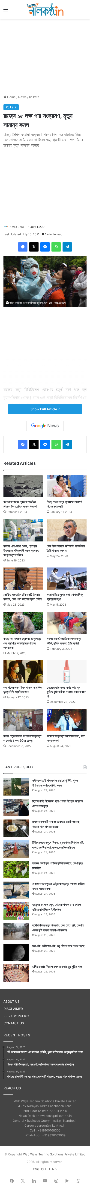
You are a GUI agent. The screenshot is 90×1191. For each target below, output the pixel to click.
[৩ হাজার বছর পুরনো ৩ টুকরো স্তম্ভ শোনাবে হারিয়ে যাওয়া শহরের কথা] (16, 890)
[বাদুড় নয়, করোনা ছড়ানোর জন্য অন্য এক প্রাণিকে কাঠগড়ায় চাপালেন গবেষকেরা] (23, 623)
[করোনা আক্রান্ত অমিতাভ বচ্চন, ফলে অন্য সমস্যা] (67, 720)
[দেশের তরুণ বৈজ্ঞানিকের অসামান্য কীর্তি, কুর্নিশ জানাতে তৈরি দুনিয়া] (67, 623)
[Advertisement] (45, 56)
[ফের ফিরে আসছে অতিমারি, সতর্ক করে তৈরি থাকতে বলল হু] (67, 530)
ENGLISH (39, 1169)
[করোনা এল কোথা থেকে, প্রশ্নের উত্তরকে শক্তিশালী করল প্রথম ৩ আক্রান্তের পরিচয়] (23, 530)
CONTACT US (13, 1023)
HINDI (53, 1169)
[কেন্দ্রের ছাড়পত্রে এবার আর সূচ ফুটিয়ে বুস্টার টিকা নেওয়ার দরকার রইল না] (67, 671)
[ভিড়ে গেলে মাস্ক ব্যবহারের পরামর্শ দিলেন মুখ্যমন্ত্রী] (67, 486)
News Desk (16, 227)
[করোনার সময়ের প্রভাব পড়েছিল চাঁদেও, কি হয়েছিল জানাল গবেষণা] (23, 486)
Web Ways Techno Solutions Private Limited (54, 1154)
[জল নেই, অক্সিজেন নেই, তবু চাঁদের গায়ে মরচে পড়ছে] (16, 952)
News (22, 97)
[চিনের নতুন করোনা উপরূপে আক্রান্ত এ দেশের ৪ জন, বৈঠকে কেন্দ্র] (23, 720)
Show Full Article (44, 409)
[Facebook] (22, 247)
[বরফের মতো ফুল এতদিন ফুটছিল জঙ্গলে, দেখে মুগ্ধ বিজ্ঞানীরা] (16, 869)
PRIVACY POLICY (16, 1016)
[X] (34, 247)
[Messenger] (45, 247)
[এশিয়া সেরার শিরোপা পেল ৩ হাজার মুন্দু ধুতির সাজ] (16, 973)
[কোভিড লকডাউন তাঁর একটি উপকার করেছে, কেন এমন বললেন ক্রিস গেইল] (23, 578)
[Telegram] (67, 247)
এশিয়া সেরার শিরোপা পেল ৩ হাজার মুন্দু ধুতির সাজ (57, 967)
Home (11, 97)
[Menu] (5, 11)
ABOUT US (11, 1001)
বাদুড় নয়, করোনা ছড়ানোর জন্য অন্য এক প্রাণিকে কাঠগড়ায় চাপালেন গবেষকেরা (22, 643)
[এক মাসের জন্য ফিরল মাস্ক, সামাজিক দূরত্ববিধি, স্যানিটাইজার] (23, 671)
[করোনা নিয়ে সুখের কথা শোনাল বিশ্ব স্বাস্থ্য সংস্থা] (67, 578)
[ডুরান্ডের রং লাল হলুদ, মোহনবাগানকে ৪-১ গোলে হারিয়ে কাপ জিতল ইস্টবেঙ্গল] (16, 911)
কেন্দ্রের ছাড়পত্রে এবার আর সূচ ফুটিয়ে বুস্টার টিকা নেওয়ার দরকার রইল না (66, 691)
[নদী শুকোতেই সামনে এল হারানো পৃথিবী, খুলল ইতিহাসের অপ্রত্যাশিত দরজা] (16, 787)
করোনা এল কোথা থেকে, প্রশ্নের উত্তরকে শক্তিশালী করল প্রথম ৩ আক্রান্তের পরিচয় (21, 550)
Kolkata (34, 97)
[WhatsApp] (56, 247)
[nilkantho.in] (45, 9)
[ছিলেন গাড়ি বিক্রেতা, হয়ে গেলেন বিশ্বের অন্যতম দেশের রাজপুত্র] (16, 807)
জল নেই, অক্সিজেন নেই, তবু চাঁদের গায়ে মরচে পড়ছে (58, 946)
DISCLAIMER (13, 1009)
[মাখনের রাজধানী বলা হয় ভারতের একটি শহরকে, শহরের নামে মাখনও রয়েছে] (16, 828)
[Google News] (45, 426)
